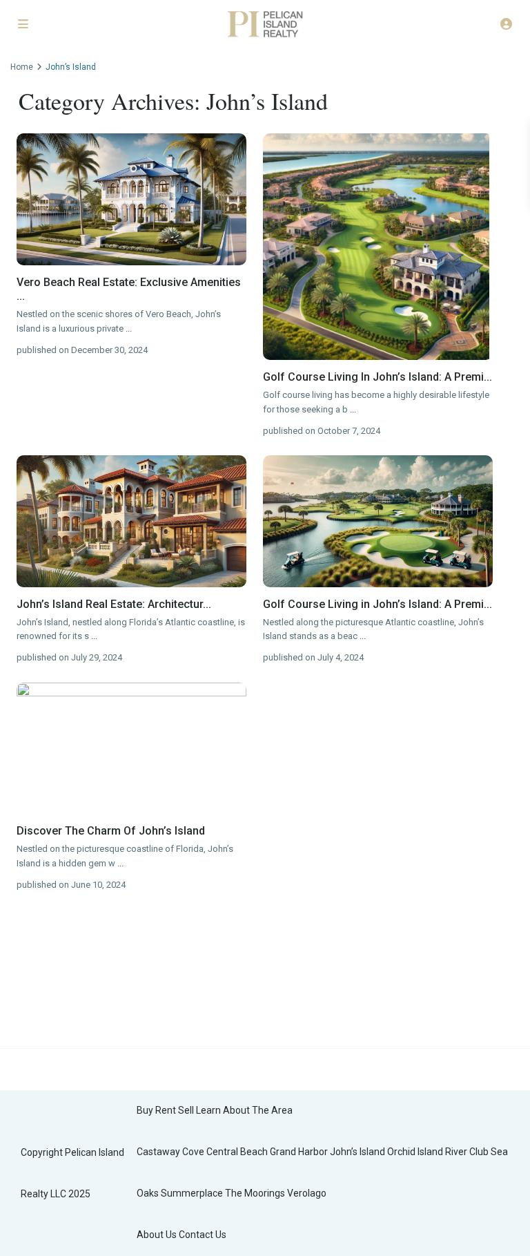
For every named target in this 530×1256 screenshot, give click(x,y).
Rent (165, 1110)
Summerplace (192, 1193)
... (129, 328)
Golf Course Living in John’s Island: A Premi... (377, 604)
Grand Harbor (299, 1151)
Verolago (306, 1193)
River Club (467, 1151)
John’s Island (357, 1151)
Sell (186, 1110)
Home (21, 67)
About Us (157, 1234)
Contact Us (202, 1234)
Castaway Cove (170, 1151)
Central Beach (237, 1151)
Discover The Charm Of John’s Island (111, 830)
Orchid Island (415, 1151)
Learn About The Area (244, 1110)
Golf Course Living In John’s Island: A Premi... (377, 376)
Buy (145, 1110)
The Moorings (255, 1193)
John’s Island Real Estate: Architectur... (114, 604)
